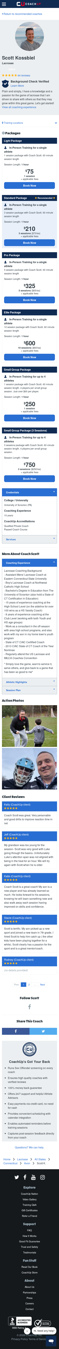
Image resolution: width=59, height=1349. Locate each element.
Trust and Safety (29, 1246)
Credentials (12, 492)
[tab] (29, 492)
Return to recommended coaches (22, 14)
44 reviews (24, 75)
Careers (29, 1303)
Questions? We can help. (29, 1147)
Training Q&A (29, 1204)
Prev (16, 984)
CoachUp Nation (29, 1193)
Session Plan (13, 690)
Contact (30, 1309)
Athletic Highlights (16, 682)
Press (29, 1298)
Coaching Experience (18, 562)
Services (11, 539)
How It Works (29, 1236)
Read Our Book (29, 1266)
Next (42, 984)
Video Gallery (30, 1199)
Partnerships (29, 1292)
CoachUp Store (30, 1272)
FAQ (29, 1230)
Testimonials (29, 1252)
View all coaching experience (19, 107)
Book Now (29, 185)
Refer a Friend (29, 1216)
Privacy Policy (19, 1339)
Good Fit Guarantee (29, 1241)
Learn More (17, 85)
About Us (29, 1286)
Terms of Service (38, 1339)
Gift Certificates (30, 1210)
